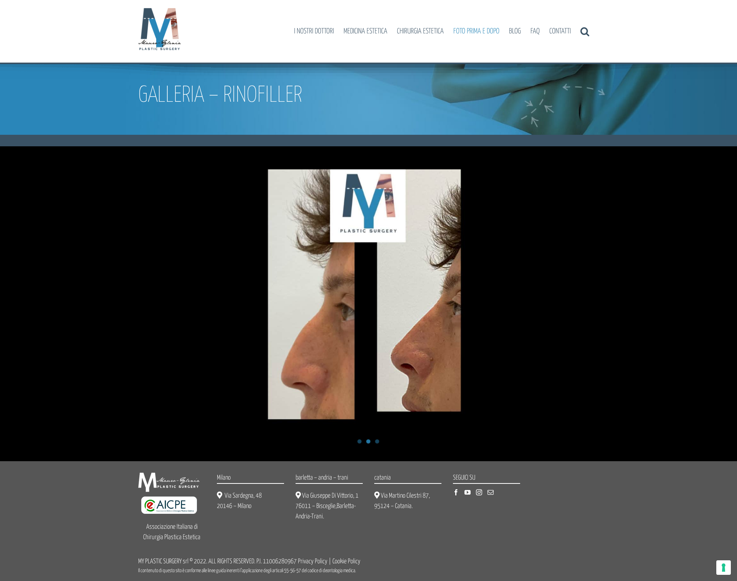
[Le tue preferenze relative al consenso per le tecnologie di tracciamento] (723, 567)
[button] (584, 31)
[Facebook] (456, 492)
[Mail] (490, 492)
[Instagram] (479, 492)
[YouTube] (467, 492)
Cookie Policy (346, 561)
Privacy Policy (312, 561)
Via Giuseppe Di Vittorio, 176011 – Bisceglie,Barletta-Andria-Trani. (327, 506)
